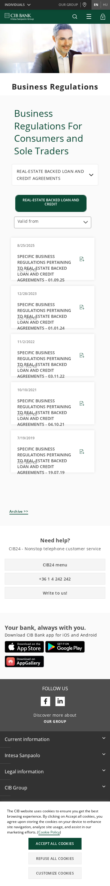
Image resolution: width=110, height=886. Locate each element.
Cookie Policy (49, 832)
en (96, 4)
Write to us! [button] (55, 593)
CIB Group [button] (16, 787)
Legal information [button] (24, 771)
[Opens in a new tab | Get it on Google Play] (65, 647)
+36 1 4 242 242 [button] (55, 579)
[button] (75, 17)
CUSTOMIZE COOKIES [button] (55, 873)
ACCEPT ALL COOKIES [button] (55, 843)
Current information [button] (27, 739)
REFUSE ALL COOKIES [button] (55, 858)
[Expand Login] (103, 17)
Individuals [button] (15, 4)
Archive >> (18, 511)
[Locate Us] (86, 5)
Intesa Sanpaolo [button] (22, 755)
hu (105, 4)
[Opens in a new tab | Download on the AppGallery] (24, 661)
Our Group (68, 4)
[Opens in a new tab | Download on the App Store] (24, 647)
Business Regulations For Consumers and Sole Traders (48, 132)
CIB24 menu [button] (55, 565)
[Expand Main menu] (89, 17)
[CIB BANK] (19, 17)
